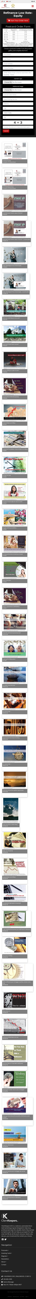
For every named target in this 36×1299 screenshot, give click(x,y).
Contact (3, 1265)
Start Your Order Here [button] (19, 20)
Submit (6, 131)
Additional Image (18, 86)
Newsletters (5, 1259)
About (3, 1262)
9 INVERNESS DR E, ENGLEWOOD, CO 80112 (17, 1276)
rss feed (22, 1296)
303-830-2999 (7, 1279)
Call (4, 1)
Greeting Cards (6, 1253)
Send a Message (8, 1282)
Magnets (4, 1256)
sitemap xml (16, 1296)
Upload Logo (18, 79)
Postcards (4, 1250)
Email (9, 1)
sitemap (10, 1296)
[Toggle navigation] (33, 6)
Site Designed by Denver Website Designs (18, 1292)
